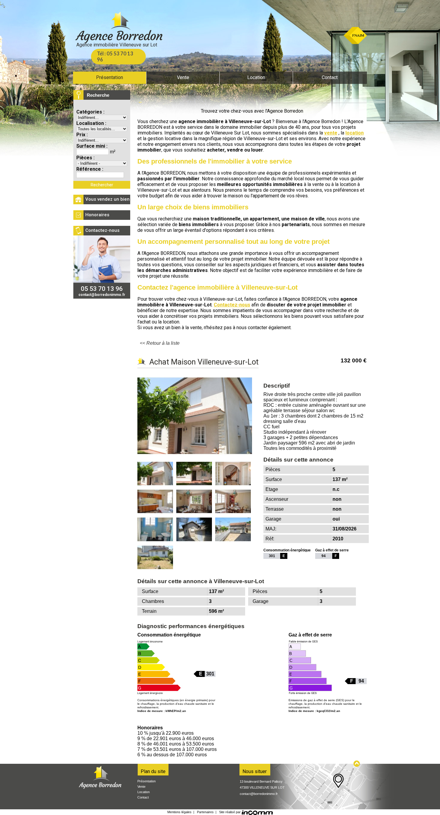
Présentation (146, 781)
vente (330, 133)
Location (143, 792)
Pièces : (85, 158)
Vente (141, 786)
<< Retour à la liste (160, 343)
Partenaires (205, 812)
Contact (143, 797)
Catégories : (90, 112)
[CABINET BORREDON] (118, 28)
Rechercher (102, 185)
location (354, 133)
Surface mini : (91, 146)
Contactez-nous (232, 305)
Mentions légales (179, 812)
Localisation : (91, 123)
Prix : (82, 134)
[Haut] (357, 763)
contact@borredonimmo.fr (259, 794)
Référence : (89, 169)
